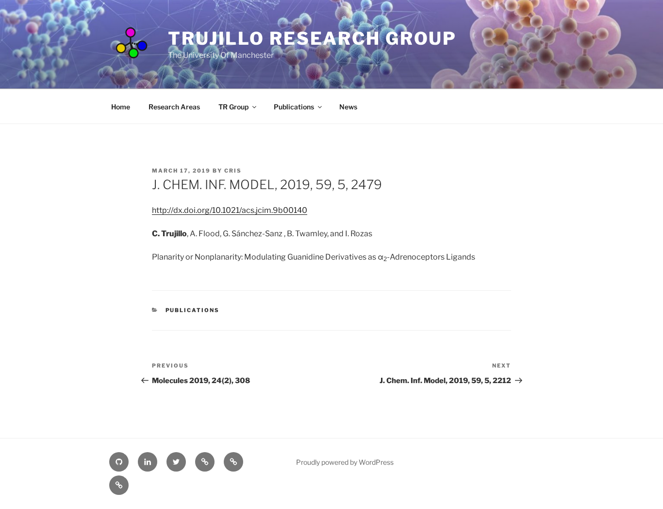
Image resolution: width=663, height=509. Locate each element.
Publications (294, 107)
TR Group (233, 107)
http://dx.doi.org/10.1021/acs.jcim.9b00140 (229, 210)
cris (233, 170)
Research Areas (174, 107)
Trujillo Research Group (312, 38)
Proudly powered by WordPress (345, 462)
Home (120, 107)
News (348, 107)
